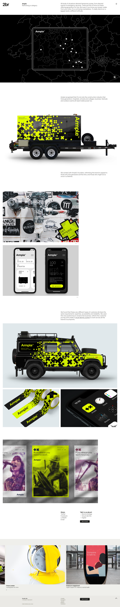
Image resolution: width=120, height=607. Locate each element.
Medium (62, 602)
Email (62, 520)
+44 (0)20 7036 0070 (27, 600)
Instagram (63, 600)
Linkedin (64, 518)
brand (63, 11)
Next (60, 216)
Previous (22, 216)
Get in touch (85, 521)
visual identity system (82, 318)
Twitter (63, 514)
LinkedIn (62, 598)
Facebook (64, 516)
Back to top (116, 598)
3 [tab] (78, 243)
